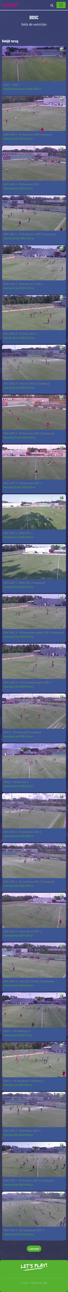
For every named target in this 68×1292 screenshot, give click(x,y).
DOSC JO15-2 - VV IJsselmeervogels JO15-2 (27, 682)
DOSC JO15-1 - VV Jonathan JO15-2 (22, 831)
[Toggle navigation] (61, 5)
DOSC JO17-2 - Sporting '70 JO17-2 (22, 931)
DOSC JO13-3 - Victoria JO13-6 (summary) (26, 383)
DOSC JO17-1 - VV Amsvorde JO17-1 (22, 483)
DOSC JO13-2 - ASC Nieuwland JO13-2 (23, 1230)
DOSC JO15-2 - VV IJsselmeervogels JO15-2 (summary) (33, 632)
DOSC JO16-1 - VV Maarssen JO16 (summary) (27, 134)
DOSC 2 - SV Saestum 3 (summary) (22, 732)
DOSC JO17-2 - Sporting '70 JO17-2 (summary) (28, 981)
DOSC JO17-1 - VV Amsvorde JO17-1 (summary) (28, 433)
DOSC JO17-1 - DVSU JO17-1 (17, 532)
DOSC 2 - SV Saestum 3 (15, 781)
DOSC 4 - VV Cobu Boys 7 (16, 1031)
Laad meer (34, 1248)
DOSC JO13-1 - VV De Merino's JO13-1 (23, 283)
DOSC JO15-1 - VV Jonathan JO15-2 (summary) (28, 881)
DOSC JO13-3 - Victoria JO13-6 (20, 333)
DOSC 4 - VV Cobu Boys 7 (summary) (23, 1080)
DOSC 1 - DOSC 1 (11, 84)
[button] (34, 70)
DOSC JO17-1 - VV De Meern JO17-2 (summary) (28, 1180)
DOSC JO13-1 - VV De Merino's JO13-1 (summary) (29, 234)
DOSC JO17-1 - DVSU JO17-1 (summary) (24, 582)
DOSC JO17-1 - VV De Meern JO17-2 (22, 1130)
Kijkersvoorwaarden (34, 1286)
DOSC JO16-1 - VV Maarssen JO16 (21, 184)
